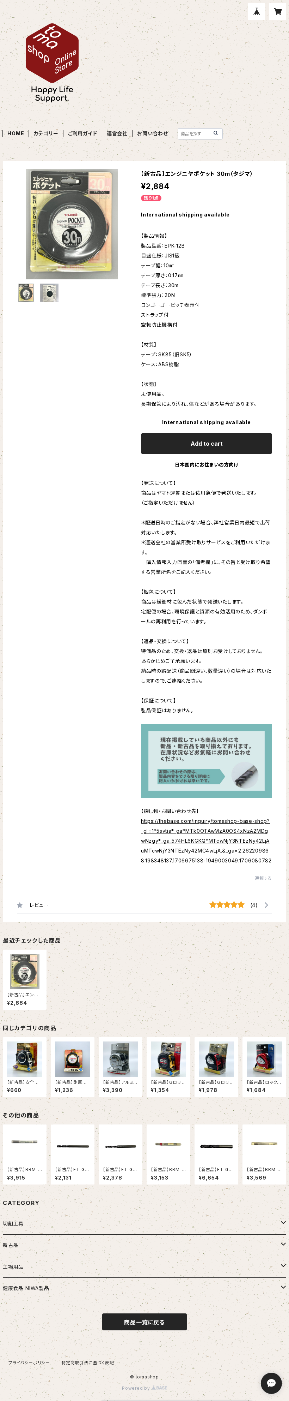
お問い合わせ (152, 133)
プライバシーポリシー (29, 1362)
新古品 (10, 1245)
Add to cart (207, 443)
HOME (15, 133)
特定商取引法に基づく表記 (87, 1362)
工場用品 (13, 1267)
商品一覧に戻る (144, 1322)
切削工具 (13, 1224)
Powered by (137, 1388)
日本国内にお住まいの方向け (206, 465)
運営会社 (117, 133)
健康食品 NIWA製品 (26, 1288)
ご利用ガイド (82, 133)
